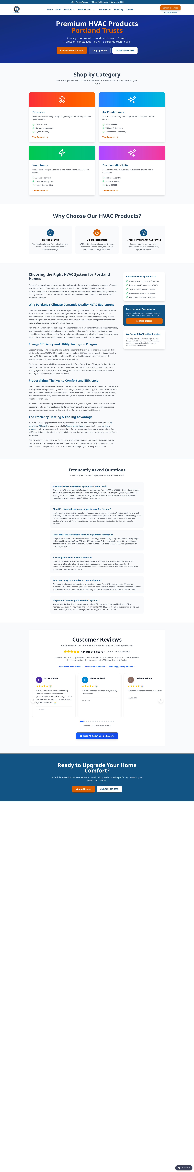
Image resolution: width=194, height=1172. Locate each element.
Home (50, 9)
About (58, 9)
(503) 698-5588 (170, 12)
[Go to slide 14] (106, 721)
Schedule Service (170, 8)
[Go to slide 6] (92, 721)
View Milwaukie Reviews (70, 666)
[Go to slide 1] (82, 721)
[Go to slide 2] (84, 721)
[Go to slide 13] (104, 721)
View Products (38, 137)
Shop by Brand (99, 50)
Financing (118, 9)
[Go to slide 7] (93, 721)
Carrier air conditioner (75, 426)
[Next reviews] (160, 700)
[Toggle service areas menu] (93, 9)
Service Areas (84, 9)
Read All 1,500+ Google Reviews (98, 735)
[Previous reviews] (33, 700)
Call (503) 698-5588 (125, 50)
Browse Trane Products (71, 50)
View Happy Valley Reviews (121, 666)
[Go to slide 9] (97, 721)
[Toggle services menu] (73, 9)
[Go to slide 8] (95, 721)
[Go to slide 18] (113, 721)
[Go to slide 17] (111, 721)
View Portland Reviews (95, 666)
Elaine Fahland (97, 678)
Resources (103, 9)
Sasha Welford (51, 678)
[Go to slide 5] (90, 721)
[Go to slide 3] (86, 721)
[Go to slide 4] (88, 721)
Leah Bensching (144, 678)
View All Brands (83, 789)
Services (68, 9)
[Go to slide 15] (108, 721)
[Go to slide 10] (99, 721)
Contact (129, 9)
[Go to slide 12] (102, 721)
